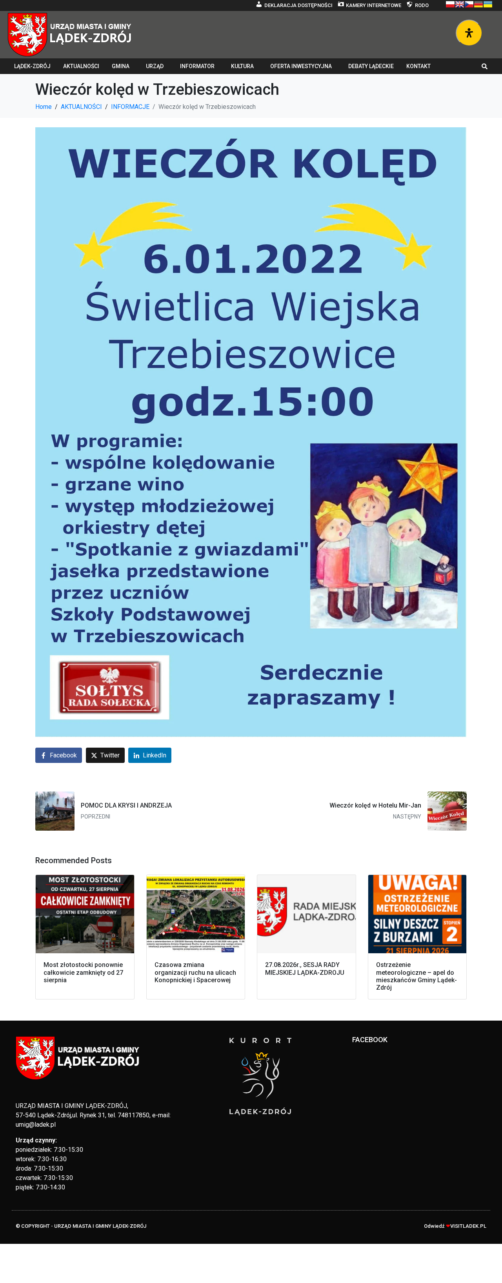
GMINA (120, 66)
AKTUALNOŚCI (81, 66)
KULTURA (242, 66)
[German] (478, 4)
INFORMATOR (197, 66)
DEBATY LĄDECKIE (371, 66)
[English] (459, 4)
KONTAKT (418, 66)
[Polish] (450, 4)
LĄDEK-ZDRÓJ (32, 66)
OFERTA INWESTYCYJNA (301, 66)
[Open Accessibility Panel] (469, 33)
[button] (485, 66)
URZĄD (155, 66)
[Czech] (469, 4)
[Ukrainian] (488, 4)
